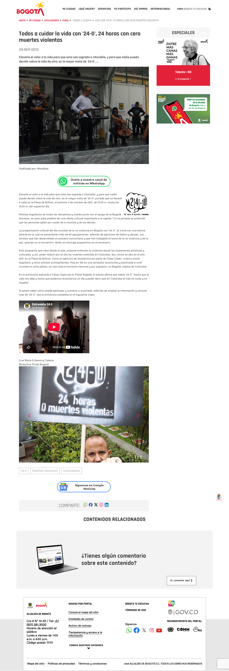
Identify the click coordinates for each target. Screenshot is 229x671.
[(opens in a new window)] (101, 506)
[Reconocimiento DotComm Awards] (183, 629)
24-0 (23, 471)
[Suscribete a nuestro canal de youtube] (159, 630)
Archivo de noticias (80, 625)
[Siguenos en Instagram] (152, 630)
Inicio (22, 20)
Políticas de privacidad (61, 663)
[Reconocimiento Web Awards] (197, 629)
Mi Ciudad (35, 20)
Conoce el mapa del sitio (83, 612)
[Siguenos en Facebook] (129, 630)
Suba (66, 20)
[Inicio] (30, 8)
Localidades (51, 20)
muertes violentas (45, 471)
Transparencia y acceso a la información (85, 634)
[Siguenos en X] (144, 630)
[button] (85, 506)
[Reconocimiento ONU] (170, 629)
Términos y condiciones (92, 663)
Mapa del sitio (35, 663)
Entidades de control (81, 619)
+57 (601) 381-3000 (43, 622)
